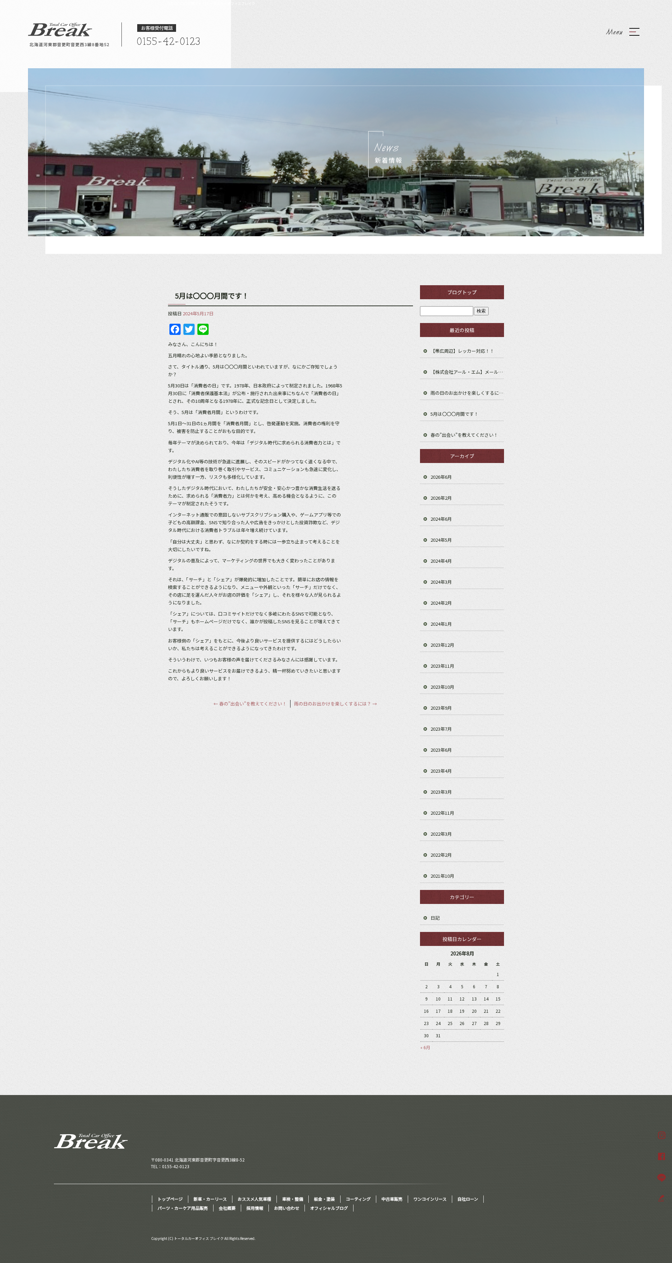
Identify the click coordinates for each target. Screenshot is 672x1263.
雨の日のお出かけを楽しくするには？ (335, 703)
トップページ (170, 1199)
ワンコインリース (430, 1199)
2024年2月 (441, 602)
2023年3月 (441, 791)
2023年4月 (441, 770)
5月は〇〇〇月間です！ (454, 414)
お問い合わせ (286, 1208)
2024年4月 (441, 560)
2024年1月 (441, 623)
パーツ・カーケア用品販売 (183, 1208)
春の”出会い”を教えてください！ (250, 703)
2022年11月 (442, 812)
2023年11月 (442, 665)
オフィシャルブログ (329, 1208)
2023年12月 (442, 644)
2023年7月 (441, 728)
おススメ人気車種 (254, 1199)
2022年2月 (441, 854)
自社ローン (467, 1199)
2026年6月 (441, 476)
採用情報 (254, 1208)
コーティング (358, 1199)
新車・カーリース (210, 1199)
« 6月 (425, 1047)
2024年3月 (441, 581)
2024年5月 (441, 539)
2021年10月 (442, 875)
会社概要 (227, 1208)
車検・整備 (292, 1199)
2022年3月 (441, 833)
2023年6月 (441, 749)
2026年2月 (441, 497)
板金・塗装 (324, 1199)
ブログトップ (462, 292)
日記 (435, 917)
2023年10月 (442, 686)
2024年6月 (441, 518)
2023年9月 (441, 707)
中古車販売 (392, 1199)
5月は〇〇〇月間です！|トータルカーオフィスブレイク (211, 3)
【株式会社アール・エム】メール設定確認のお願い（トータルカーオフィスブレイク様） (467, 372)
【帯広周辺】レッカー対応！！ (462, 351)
